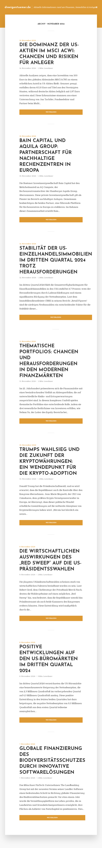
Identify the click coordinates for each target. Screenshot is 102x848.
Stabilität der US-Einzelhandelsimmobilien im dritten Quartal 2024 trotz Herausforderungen (55, 260)
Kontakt (59, 7)
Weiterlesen (51, 112)
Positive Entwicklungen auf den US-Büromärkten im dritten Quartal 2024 (48, 659)
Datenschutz (86, 7)
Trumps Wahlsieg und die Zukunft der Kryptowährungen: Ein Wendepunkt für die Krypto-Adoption (49, 461)
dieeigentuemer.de (18, 7)
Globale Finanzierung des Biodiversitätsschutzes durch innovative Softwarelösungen (52, 760)
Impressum (71, 7)
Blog (49, 7)
